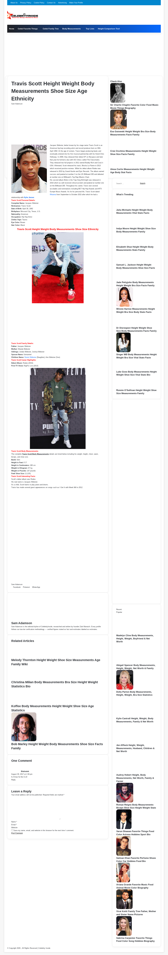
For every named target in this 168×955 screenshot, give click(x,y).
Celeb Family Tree (51, 29)
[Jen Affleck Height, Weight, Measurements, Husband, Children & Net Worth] (130, 742)
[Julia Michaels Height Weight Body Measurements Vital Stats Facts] (124, 207)
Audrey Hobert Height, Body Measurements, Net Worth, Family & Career (135, 778)
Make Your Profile (76, 3)
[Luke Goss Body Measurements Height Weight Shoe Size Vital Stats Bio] (123, 369)
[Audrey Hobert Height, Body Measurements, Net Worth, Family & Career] (130, 772)
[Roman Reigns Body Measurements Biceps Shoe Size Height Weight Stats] (124, 802)
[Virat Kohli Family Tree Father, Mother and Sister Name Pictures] (124, 908)
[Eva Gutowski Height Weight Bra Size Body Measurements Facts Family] (118, 129)
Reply (13, 780)
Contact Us (51, 3)
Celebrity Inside (44, 948)
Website (14, 828)
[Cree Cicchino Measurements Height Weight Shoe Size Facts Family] (119, 148)
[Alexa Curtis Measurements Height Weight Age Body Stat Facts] (118, 166)
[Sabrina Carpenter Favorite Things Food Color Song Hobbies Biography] (124, 935)
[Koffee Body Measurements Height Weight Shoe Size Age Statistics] (24, 703)
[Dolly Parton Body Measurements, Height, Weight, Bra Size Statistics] (124, 689)
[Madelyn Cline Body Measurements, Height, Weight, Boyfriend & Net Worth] (130, 633)
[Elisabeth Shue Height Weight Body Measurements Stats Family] (124, 244)
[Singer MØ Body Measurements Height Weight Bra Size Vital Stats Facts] (123, 352)
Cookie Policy (39, 3)
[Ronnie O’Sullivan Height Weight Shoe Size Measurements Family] (124, 387)
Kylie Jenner (29, 197)
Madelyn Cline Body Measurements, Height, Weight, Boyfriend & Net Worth (135, 638)
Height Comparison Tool (109, 29)
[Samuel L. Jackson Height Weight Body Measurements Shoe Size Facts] (124, 262)
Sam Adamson (16, 104)
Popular (119, 612)
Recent (119, 609)
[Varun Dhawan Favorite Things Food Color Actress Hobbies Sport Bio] (124, 828)
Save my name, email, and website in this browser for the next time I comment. (44, 830)
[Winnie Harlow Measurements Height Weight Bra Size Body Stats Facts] (124, 306)
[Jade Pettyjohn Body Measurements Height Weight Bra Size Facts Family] (124, 279)
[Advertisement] (84, 53)
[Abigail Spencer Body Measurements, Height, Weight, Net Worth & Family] (130, 662)
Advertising (62, 3)
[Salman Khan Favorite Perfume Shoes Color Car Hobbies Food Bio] (123, 855)
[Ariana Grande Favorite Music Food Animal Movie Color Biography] (123, 882)
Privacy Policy (25, 3)
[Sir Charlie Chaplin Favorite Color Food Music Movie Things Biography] (117, 102)
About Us (14, 3)
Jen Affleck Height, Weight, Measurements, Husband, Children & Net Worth (135, 748)
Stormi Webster (30, 357)
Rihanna (53, 194)
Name (14, 822)
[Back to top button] (5, 951)
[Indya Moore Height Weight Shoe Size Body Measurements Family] (124, 226)
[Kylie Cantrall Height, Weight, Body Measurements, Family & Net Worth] (130, 716)
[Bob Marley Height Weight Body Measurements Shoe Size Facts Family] (23, 741)
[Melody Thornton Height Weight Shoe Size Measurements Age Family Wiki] (23, 657)
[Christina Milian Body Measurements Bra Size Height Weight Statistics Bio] (22, 679)
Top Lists (90, 29)
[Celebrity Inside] (22, 15)
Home (11, 29)
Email (14, 825)
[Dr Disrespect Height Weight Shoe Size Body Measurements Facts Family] (125, 325)
